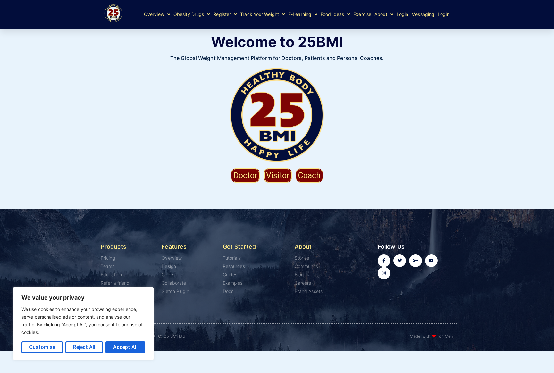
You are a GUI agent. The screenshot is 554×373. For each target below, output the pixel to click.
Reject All (84, 347)
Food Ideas (332, 14)
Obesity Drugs (188, 14)
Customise (42, 347)
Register (222, 14)
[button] (157, 14)
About (380, 14)
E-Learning (299, 14)
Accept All (125, 347)
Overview (154, 14)
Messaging (422, 14)
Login (402, 14)
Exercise (362, 14)
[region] (83, 323)
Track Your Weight (259, 14)
